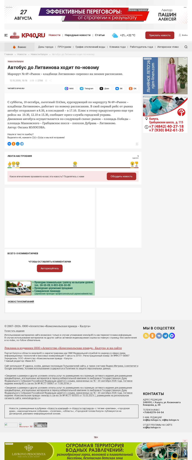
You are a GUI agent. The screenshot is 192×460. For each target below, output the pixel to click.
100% (75, 166)
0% (10, 166)
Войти (185, 35)
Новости (54, 35)
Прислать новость (160, 35)
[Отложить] (46, 80)
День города (45, 46)
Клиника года (118, 46)
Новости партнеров (83, 408)
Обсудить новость (121, 176)
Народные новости (78, 35)
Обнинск (14, 37)
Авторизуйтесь (50, 268)
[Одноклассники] (13, 144)
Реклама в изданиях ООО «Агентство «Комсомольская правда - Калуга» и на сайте (63, 348)
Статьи (100, 35)
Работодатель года (141, 46)
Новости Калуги (39, 54)
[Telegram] (22, 144)
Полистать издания (14, 331)
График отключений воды (90, 46)
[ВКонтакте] (9, 144)
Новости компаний (21, 301)
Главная (8, 54)
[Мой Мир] (18, 144)
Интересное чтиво (168, 46)
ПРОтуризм (64, 46)
